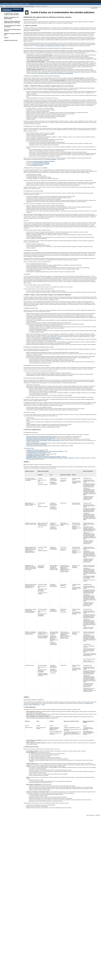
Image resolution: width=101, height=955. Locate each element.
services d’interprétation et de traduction (40, 162)
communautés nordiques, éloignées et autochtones (44, 161)
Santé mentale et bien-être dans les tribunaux (12, 30)
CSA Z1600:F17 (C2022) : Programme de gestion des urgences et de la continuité (43, 456)
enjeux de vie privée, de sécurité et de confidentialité (61, 73)
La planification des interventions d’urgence (35, 455)
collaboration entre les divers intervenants (52, 337)
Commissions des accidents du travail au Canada (36, 445)
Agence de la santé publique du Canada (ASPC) (36, 443)
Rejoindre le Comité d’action (11, 40)
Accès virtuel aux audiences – (44, 73)
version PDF (94, 7)
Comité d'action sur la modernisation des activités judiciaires (19, 6)
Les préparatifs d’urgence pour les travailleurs (36, 454)
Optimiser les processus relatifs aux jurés (12, 34)
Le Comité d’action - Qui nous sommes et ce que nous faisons (11, 13)
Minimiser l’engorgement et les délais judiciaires (11, 18)
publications (29, 201)
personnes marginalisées (50, 159)
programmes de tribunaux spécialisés (41, 163)
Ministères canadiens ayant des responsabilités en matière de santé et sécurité (43, 440)
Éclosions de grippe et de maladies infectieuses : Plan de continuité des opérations (45, 451)
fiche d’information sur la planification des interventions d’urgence (50, 45)
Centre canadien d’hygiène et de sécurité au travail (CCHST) (39, 439)
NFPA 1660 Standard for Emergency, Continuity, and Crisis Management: (41, 457)
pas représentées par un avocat (36, 165)
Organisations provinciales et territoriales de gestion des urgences (40, 437)
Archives (6, 37)
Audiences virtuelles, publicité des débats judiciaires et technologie (12, 22)
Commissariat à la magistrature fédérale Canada (14, 4)
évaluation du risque (53, 89)
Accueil (2, 6)
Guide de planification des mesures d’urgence (36, 452)
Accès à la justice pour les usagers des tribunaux (12, 26)
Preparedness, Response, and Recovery (65, 457)
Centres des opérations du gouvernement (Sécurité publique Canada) (41, 436)
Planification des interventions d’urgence (35, 450)
